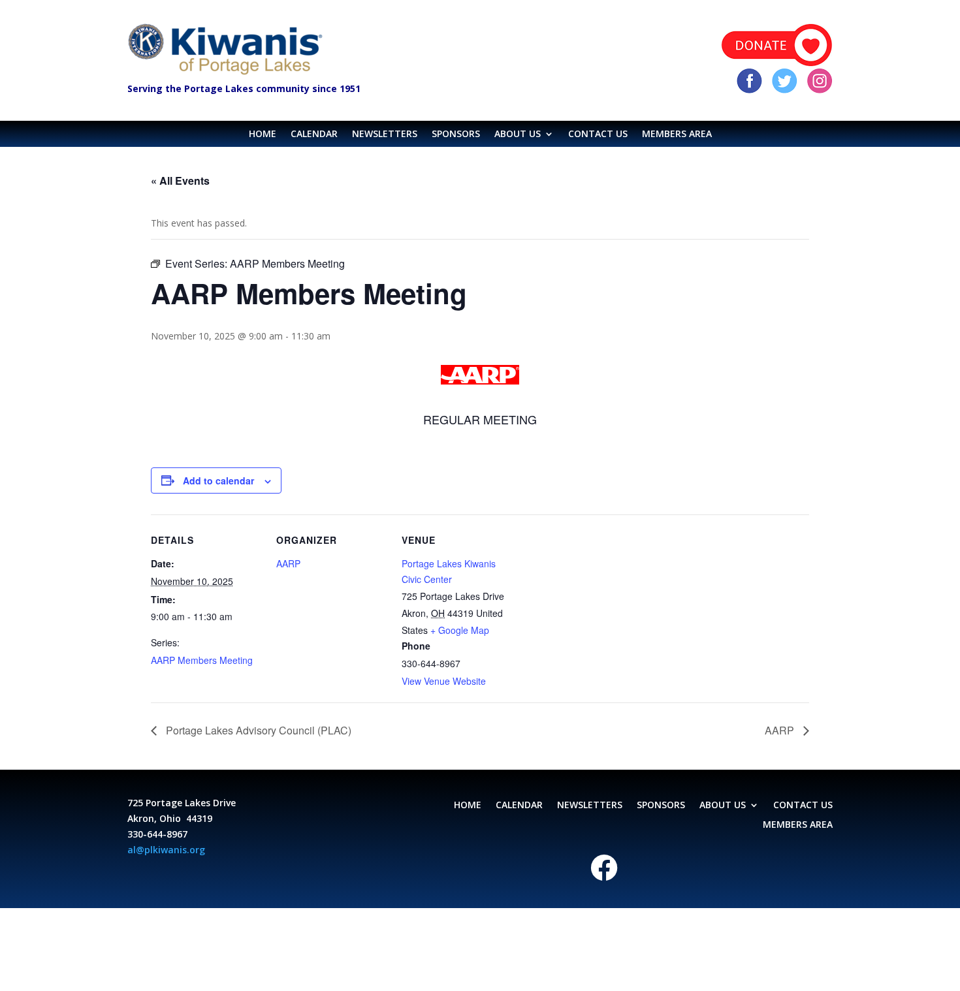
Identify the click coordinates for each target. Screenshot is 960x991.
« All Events (180, 180)
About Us (517, 134)
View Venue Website (444, 680)
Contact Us (598, 134)
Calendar (314, 134)
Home (262, 134)
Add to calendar (218, 480)
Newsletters (384, 134)
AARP (288, 563)
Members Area (677, 134)
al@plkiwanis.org (166, 849)
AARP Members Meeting (202, 660)
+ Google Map (459, 630)
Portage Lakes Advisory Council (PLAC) (257, 730)
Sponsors (456, 134)
